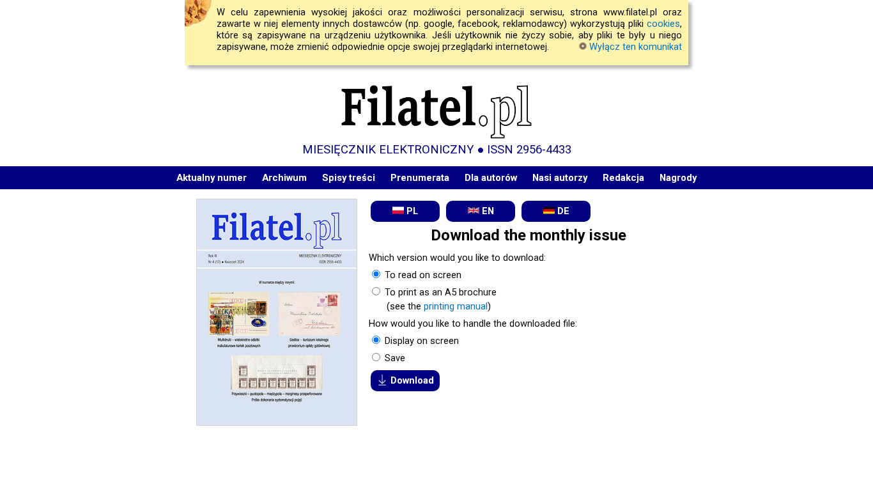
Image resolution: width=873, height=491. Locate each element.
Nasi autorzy (559, 177)
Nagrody (678, 177)
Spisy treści (348, 177)
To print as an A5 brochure (439, 292)
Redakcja (623, 177)
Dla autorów (491, 177)
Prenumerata (419, 177)
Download (411, 380)
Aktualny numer (211, 177)
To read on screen (421, 275)
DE (562, 211)
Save (393, 358)
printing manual (456, 306)
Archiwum (284, 177)
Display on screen (420, 341)
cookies (663, 23)
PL (411, 211)
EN (486, 211)
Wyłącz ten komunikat (634, 46)
